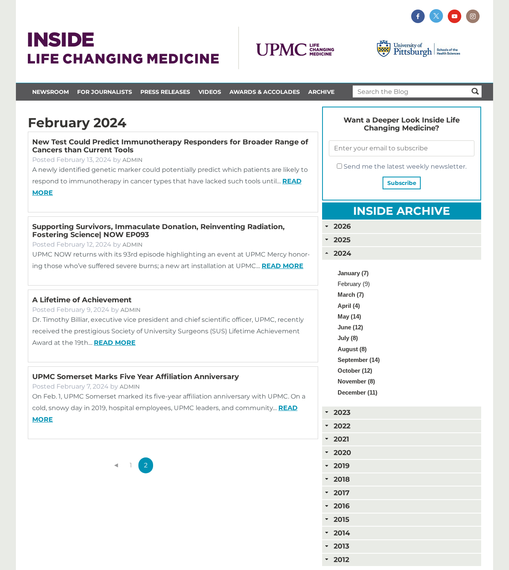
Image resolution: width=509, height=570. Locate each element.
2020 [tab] (342, 452)
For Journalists (104, 91)
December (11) (357, 392)
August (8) (352, 349)
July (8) (348, 338)
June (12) (350, 327)
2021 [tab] (341, 439)
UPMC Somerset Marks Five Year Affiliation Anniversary (135, 376)
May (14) (349, 316)
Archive (321, 91)
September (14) (359, 359)
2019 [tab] (342, 465)
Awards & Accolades (264, 91)
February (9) (354, 283)
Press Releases (165, 91)
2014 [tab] (342, 533)
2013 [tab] (341, 546)
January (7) (353, 273)
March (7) (351, 294)
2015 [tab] (341, 519)
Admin (132, 159)
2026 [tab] (342, 226)
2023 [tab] (342, 412)
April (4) (349, 305)
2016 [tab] (342, 506)
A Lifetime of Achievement (82, 300)
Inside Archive (401, 211)
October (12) (355, 370)
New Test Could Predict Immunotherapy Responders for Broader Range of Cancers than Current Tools (170, 146)
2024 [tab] (342, 253)
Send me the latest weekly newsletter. (404, 166)
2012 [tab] (341, 559)
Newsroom (50, 91)
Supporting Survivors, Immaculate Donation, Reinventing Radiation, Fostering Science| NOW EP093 (158, 230)
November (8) (356, 381)
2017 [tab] (342, 492)
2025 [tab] (342, 239)
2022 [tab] (342, 426)
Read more (282, 266)
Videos (209, 91)
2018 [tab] (342, 479)
